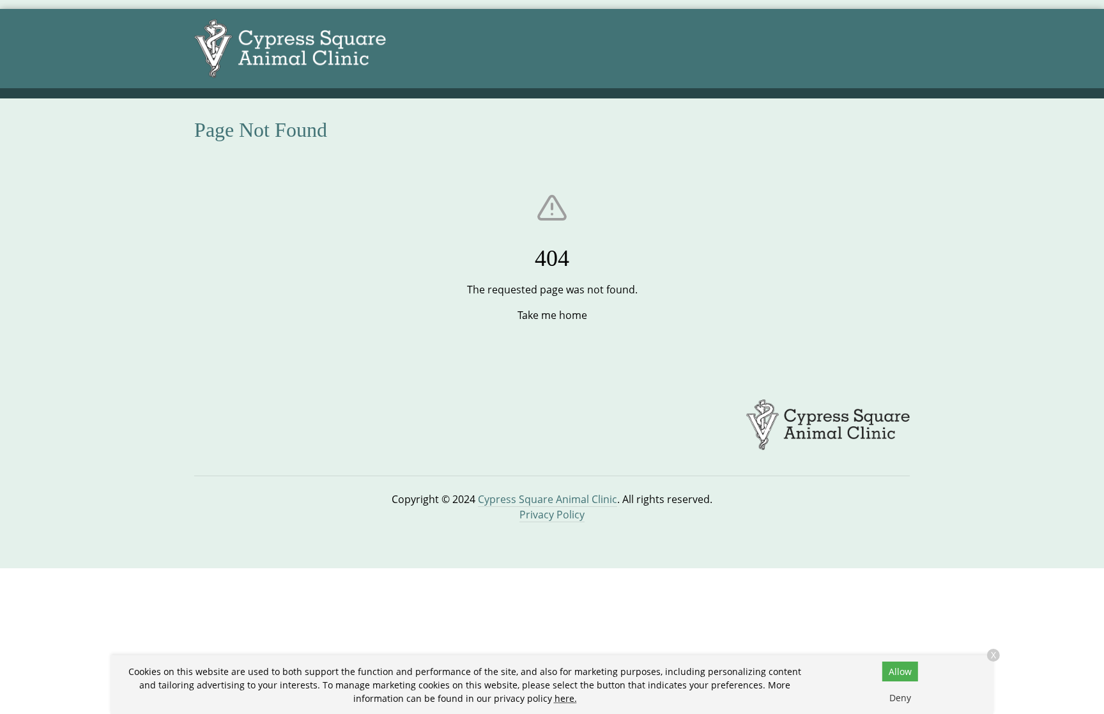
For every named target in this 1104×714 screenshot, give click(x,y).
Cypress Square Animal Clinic (547, 499)
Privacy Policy (552, 515)
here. (566, 698)
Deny (900, 698)
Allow (900, 671)
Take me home (552, 315)
